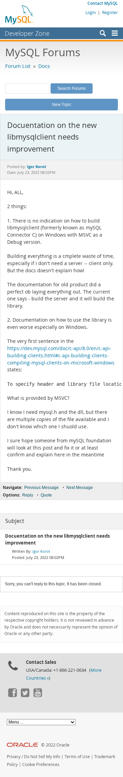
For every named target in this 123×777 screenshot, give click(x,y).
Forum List (17, 65)
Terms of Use (77, 756)
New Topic (61, 104)
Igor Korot (41, 551)
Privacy (13, 756)
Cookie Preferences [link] (40, 764)
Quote (46, 495)
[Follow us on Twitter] (24, 695)
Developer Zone (27, 33)
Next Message (79, 487)
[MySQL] (19, 14)
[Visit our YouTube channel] (37, 695)
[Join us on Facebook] (12, 695)
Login (90, 12)
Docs (44, 65)
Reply (27, 495)
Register (110, 12)
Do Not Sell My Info (42, 756)
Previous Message (41, 487)
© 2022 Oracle (55, 745)
